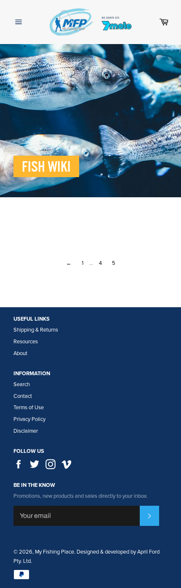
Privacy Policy (29, 419)
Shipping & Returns (35, 330)
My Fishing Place (54, 552)
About (20, 353)
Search (21, 384)
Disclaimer (25, 431)
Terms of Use (28, 407)
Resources (25, 341)
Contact (22, 396)
